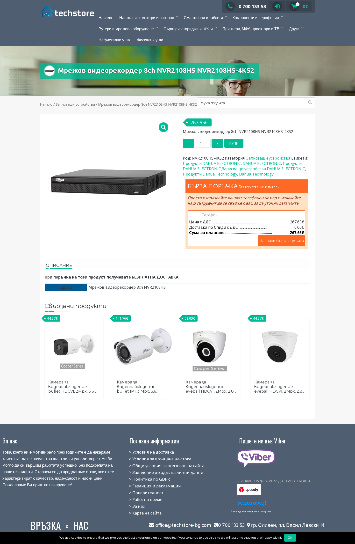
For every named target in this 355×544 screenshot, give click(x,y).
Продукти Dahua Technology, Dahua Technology (228, 174)
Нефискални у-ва (114, 40)
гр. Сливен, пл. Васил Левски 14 (287, 525)
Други (294, 29)
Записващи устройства (75, 104)
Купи (234, 143)
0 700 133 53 (252, 6)
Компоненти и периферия (256, 18)
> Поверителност (140, 492)
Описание (59, 265)
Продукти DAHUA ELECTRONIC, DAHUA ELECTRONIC (232, 163)
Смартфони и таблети (203, 18)
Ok (290, 538)
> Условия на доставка (146, 452)
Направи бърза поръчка (281, 240)
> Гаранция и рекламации (149, 486)
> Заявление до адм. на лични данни (160, 472)
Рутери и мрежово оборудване (126, 29)
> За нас (131, 506)
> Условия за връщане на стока (154, 459)
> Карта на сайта (140, 513)
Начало (105, 18)
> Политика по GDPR (144, 479)
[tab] (59, 263)
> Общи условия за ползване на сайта (161, 465)
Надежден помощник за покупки (251, 511)
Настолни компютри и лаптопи (146, 18)
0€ (302, 6)
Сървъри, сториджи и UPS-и (188, 29)
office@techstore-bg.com (183, 525)
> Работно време (140, 499)
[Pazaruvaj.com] (251, 504)
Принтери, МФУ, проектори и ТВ (250, 29)
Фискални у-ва (150, 40)
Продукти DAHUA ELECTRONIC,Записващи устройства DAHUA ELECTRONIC (244, 166)
